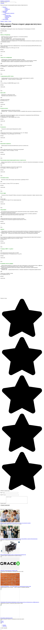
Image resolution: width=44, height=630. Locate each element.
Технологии (7, 9)
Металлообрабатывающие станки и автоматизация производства (13, 554)
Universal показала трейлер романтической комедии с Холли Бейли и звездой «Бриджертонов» (19, 538)
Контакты (5, 626)
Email (1, 494)
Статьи (6, 10)
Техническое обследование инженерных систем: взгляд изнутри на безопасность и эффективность (19, 602)
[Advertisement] (22, 289)
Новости (4, 7)
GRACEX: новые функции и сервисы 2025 (8, 570)
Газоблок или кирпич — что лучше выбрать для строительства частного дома (15, 586)
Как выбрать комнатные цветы (6, 617)
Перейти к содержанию (5, 0)
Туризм (6, 18)
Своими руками (8, 16)
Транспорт (7, 17)
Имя (1, 492)
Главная (4, 625)
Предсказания (5, 19)
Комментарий (3, 503)
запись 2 (2, 622)
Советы (4, 14)
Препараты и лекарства (9, 13)
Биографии (5, 11)
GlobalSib (2, 3)
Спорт (6, 8)
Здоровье (4, 12)
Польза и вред (8, 15)
